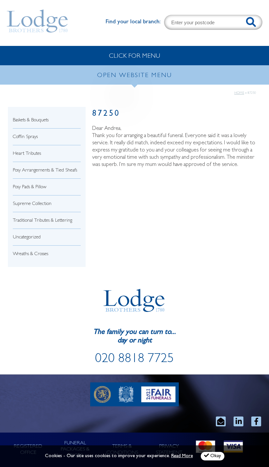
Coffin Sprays (25, 137)
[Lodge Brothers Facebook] (256, 421)
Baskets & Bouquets (31, 120)
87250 (106, 114)
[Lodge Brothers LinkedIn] (238, 421)
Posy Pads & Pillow (30, 187)
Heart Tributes (27, 154)
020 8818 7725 (134, 359)
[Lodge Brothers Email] (221, 421)
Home (239, 93)
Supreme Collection (32, 204)
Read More (182, 456)
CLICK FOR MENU (134, 56)
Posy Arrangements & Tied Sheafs (45, 170)
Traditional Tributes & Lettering (42, 220)
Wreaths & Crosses (30, 254)
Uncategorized (27, 237)
